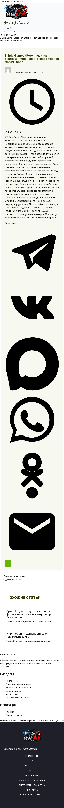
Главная (10, 711)
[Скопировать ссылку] (8, 563)
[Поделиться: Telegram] (32, 279)
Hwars (15, 1)
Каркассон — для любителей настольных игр (27, 635)
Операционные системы (37, 641)
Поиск (3, 1)
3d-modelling (32, 756)
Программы (12, 680)
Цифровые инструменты (18, 697)
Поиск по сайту (14, 715)
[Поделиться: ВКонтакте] (32, 334)
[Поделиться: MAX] (32, 390)
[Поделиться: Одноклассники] (32, 502)
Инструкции (12, 694)
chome (32, 761)
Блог (21, 621)
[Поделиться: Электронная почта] (32, 558)
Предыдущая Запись (13, 576)
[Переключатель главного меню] (9, 28)
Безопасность (13, 691)
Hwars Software (16, 23)
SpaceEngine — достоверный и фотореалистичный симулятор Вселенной (28, 614)
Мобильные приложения (38, 621)
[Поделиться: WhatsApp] (32, 446)
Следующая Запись (12, 579)
